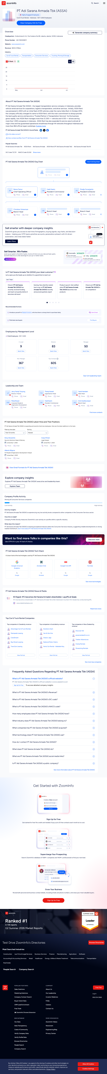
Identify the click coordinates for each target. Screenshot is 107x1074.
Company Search (26, 969)
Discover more (93, 540)
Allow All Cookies (88, 1064)
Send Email (94, 312)
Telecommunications (77, 958)
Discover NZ (80, 631)
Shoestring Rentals (82, 648)
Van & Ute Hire (48, 633)
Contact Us (49, 1008)
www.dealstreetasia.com (25, 603)
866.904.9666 (97, 997)
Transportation (26, 55)
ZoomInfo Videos (51, 1022)
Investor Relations (52, 997)
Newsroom (49, 1026)
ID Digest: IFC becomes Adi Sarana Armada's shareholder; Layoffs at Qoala (44, 597)
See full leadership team (92, 376)
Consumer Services (41, 55)
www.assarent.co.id (17, 44)
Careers (48, 1005)
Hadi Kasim (51, 189)
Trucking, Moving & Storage (60, 55)
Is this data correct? (14, 134)
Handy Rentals (80, 644)
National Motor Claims (50, 642)
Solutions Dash (48, 629)
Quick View (21, 351)
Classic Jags (47, 638)
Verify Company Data (21, 1033)
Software (82, 954)
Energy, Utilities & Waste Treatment (56, 958)
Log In (94, 994)
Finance (51, 954)
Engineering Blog (51, 1029)
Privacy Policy (50, 1069)
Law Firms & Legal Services (23, 954)
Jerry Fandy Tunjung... (18, 391)
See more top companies (93, 662)
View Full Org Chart (93, 162)
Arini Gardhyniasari (84, 401)
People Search (9, 969)
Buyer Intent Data (20, 1001)
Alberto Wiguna (10, 450)
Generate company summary (86, 33)
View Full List (21, 655)
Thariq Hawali (49, 391)
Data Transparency (20, 1026)
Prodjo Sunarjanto (86, 189)
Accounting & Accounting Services (14, 958)
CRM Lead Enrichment (21, 1005)
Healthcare (38, 958)
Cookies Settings (88, 1069)
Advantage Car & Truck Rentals (21, 629)
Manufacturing (62, 954)
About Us (49, 989)
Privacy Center (51, 1033)
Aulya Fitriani (45, 438)
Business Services (41, 954)
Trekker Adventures (82, 639)
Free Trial (98, 987)
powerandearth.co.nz (83, 635)
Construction (7, 954)
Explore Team (15, 486)
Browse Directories (96, 943)
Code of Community (21, 1029)
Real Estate (7, 963)
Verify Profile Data (20, 1037)
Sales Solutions (19, 989)
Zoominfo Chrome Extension (26, 1012)
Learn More (11, 241)
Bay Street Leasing (17, 642)
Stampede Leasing (17, 633)
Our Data (17, 1022)
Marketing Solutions (21, 993)
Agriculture (72, 954)
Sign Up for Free (53, 900)
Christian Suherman (20, 209)
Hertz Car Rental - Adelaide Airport (54, 646)
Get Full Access (10, 259)
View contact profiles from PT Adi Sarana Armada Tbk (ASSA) (28, 138)
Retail (31, 958)
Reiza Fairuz (17, 189)
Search (96, 3)
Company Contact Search (23, 997)
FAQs (48, 1001)
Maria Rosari (15, 401)
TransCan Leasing (16, 646)
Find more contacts (96, 412)
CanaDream (14, 638)
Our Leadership (51, 993)
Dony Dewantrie (10, 438)
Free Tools (17, 1008)
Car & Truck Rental (12, 55)
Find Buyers (93, 320)
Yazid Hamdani (83, 391)
